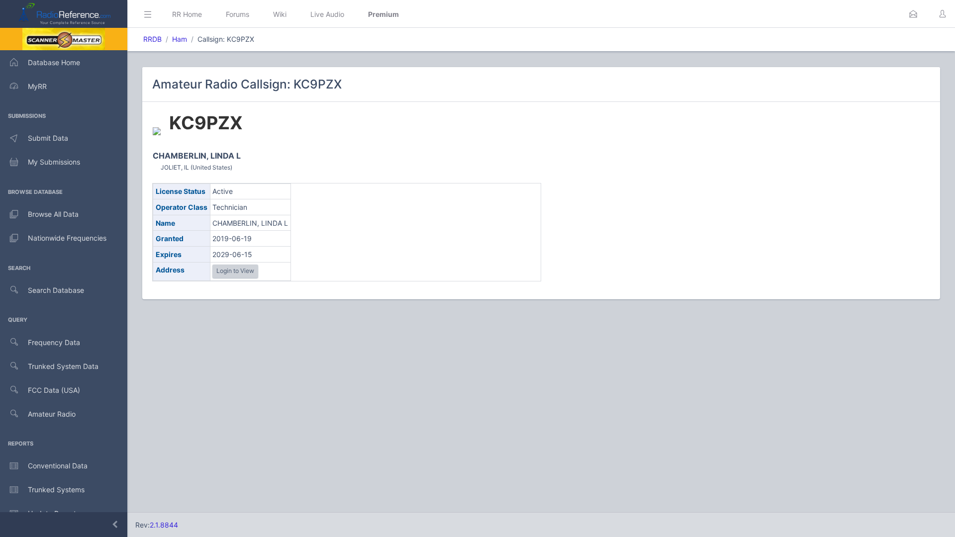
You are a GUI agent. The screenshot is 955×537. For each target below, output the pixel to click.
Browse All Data (53, 214)
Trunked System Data (63, 366)
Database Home (54, 62)
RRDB (152, 39)
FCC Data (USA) (54, 390)
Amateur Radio (52, 414)
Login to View (235, 270)
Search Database (56, 290)
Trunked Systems (56, 489)
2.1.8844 (164, 525)
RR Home (187, 14)
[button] (913, 14)
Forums (237, 14)
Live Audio (327, 14)
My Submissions (54, 162)
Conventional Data (58, 465)
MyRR (37, 86)
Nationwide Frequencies (67, 238)
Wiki (279, 14)
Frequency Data (54, 342)
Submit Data (48, 138)
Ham (179, 39)
